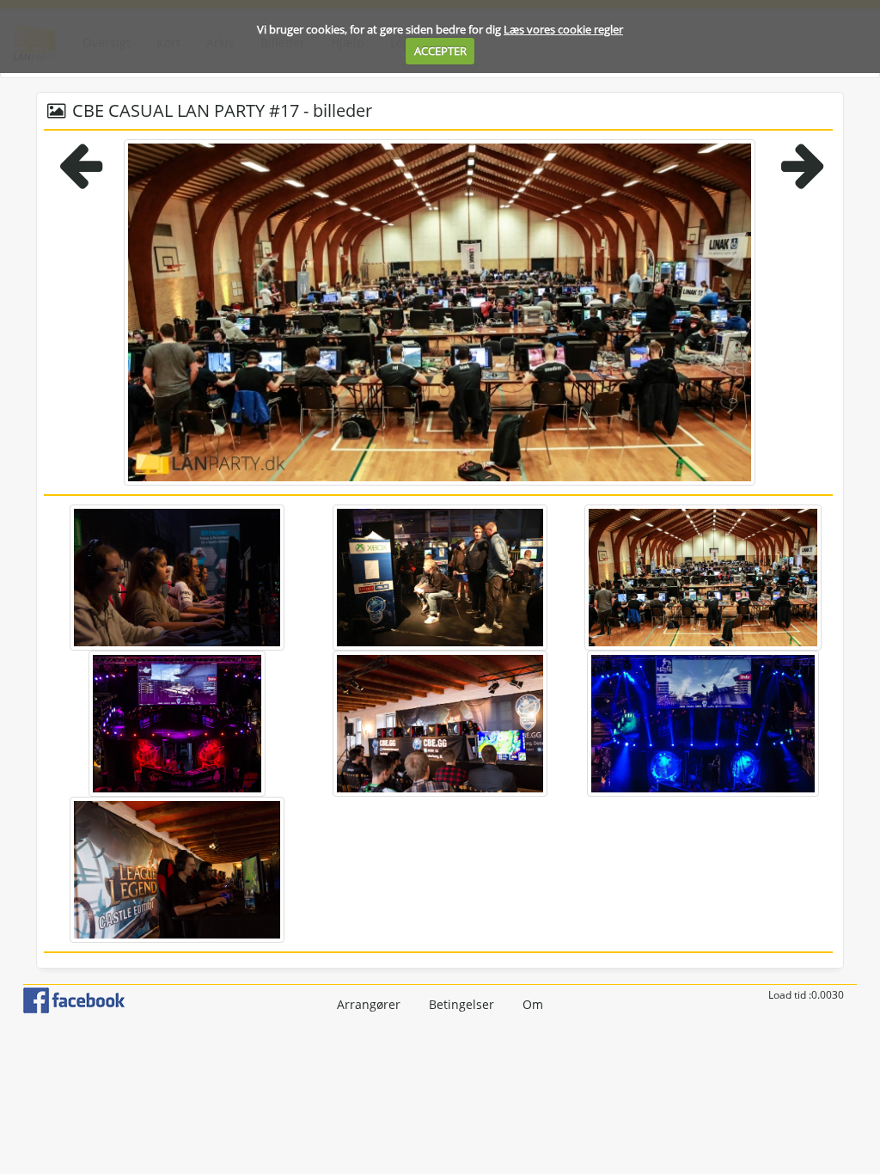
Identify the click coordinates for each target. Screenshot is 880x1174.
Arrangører (368, 1004)
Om (532, 1004)
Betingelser (461, 1004)
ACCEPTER (440, 50)
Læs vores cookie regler (563, 29)
